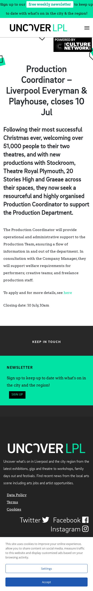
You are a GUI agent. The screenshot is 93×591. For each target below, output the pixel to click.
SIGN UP (17, 394)
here (68, 293)
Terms (12, 502)
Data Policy (17, 495)
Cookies (14, 509)
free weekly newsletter (50, 4)
